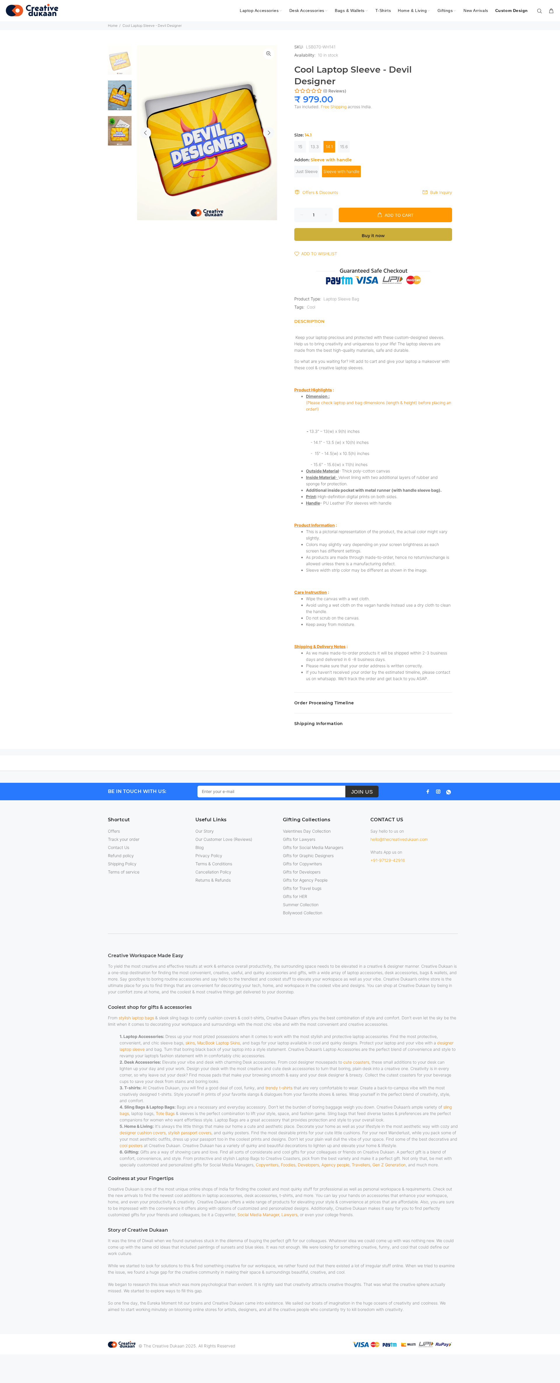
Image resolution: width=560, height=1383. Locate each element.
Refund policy (121, 855)
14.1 (329, 146)
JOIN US (362, 792)
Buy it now (373, 235)
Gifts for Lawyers (299, 839)
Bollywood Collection (302, 912)
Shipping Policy (122, 863)
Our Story (204, 831)
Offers (114, 831)
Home (113, 25)
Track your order (123, 839)
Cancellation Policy (213, 871)
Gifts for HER (295, 896)
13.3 (315, 146)
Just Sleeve (307, 171)
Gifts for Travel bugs (302, 888)
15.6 (344, 146)
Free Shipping (333, 106)
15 (300, 146)
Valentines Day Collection (307, 831)
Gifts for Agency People (305, 880)
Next (268, 132)
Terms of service (123, 871)
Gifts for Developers (302, 871)
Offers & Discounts (320, 192)
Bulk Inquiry (441, 192)
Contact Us (118, 847)
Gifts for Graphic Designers (308, 855)
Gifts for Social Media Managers (313, 847)
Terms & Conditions (213, 863)
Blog (199, 847)
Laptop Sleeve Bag (341, 298)
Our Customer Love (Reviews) (223, 839)
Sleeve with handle (341, 171)
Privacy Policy (208, 855)
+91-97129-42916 (387, 860)
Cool (311, 306)
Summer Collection (300, 904)
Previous (145, 132)
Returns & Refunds (213, 880)
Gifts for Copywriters (302, 863)
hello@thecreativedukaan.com (399, 839)
